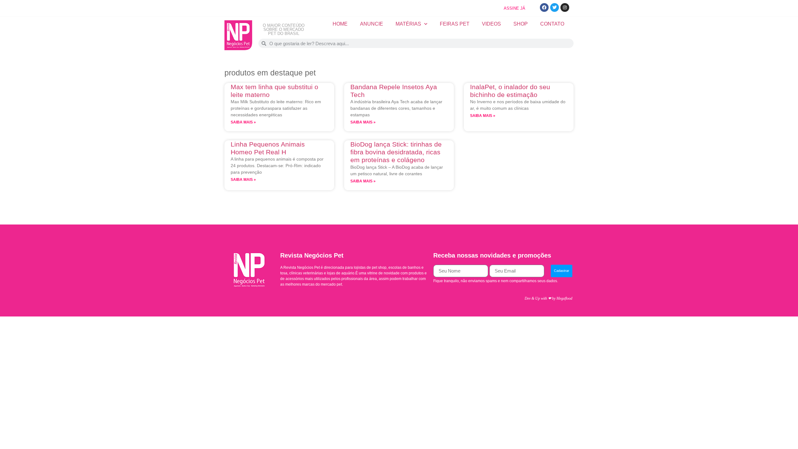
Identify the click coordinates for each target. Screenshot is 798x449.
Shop (520, 24)
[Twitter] (554, 7)
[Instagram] (564, 7)
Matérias (408, 24)
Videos (491, 24)
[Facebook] (544, 7)
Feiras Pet (454, 24)
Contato (552, 24)
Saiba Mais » (243, 122)
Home (340, 24)
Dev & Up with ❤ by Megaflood (548, 298)
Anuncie (371, 24)
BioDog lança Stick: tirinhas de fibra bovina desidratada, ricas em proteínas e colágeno (396, 152)
